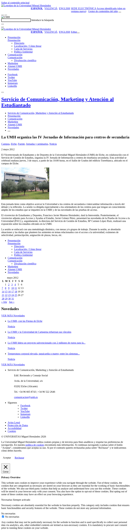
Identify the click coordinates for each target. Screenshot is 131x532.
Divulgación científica (25, 60)
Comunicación (15, 54)
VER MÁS (13, 315)
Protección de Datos (18, 425)
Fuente (21, 144)
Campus (5, 144)
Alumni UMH (15, 66)
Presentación (14, 37)
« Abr (4, 302)
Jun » (11, 302)
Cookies (12, 431)
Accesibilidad (14, 428)
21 (3, 295)
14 (3, 291)
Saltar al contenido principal (15, 2)
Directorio (19, 43)
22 (6, 295)
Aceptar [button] (7, 457)
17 (12, 291)
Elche (14, 144)
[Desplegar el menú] (5, 15)
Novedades (13, 69)
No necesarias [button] (8, 513)
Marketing (13, 63)
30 (9, 298)
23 (9, 295)
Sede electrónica (83, 8)
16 (9, 291)
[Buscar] (2, 24)
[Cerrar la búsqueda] (2, 27)
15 (6, 291)
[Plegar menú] (78, 32)
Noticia (53, 144)
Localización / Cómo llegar (27, 46)
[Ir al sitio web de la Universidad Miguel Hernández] (26, 5)
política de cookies (34, 445)
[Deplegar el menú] (9, 131)
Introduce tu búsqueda (42, 20)
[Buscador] (120, 12)
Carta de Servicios (23, 49)
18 (16, 291)
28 (3, 298)
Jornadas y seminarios (37, 144)
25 (16, 295)
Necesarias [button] (7, 499)
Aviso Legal (14, 422)
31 (12, 298)
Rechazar (19, 457)
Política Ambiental (23, 51)
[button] (14, 40)
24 (12, 295)
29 (6, 298)
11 (16, 288)
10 (12, 288)
